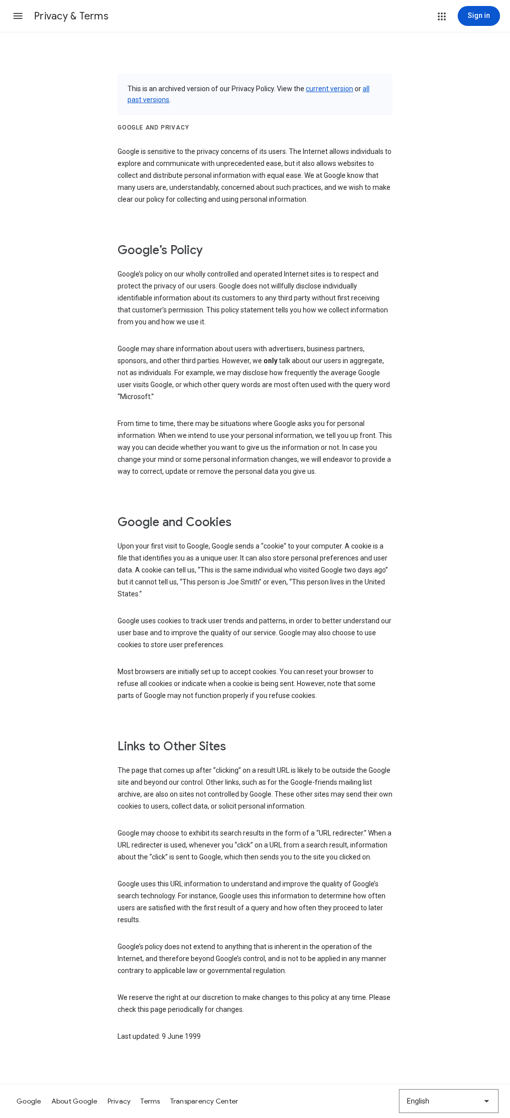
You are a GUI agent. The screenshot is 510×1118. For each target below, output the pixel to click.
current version (329, 89)
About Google (74, 1101)
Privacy (119, 1101)
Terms (150, 1101)
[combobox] (449, 1101)
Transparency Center (204, 1101)
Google (28, 1101)
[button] (18, 16)
